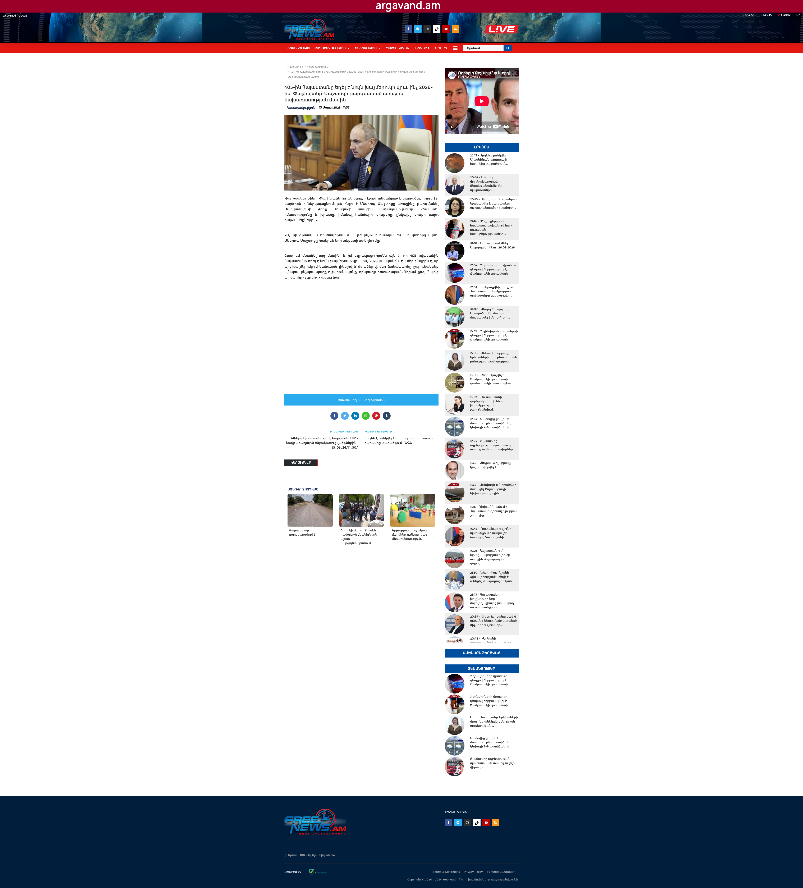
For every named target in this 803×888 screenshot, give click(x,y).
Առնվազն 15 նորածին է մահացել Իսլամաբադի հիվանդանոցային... (493, 489)
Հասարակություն (317, 66)
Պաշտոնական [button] (397, 48)
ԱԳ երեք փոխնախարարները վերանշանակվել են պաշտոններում (486, 183)
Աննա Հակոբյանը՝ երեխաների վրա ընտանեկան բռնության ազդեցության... (493, 357)
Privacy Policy (473, 872)
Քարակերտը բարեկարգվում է (302, 532)
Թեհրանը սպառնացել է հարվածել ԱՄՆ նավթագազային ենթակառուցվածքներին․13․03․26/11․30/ (322, 442)
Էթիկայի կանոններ (501, 872)
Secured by (293, 872)
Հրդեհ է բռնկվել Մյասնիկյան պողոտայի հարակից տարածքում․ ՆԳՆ (398, 440)
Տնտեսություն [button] (367, 48)
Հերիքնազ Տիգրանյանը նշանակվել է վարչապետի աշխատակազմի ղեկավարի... (494, 203)
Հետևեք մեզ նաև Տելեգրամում (361, 400)
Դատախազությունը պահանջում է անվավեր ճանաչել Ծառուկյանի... (490, 533)
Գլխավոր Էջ (295, 66)
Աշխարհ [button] (422, 48)
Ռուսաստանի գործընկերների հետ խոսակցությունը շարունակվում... (486, 403)
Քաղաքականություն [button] (332, 48)
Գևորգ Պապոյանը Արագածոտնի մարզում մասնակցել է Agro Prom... (490, 313)
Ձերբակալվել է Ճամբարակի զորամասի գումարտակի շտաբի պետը (491, 379)
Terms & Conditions (446, 872)
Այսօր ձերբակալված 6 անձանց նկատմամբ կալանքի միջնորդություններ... (493, 621)
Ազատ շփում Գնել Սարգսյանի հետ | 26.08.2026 (492, 245)
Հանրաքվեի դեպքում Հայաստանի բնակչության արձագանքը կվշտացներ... (492, 291)
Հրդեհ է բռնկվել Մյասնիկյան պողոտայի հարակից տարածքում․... (489, 160)
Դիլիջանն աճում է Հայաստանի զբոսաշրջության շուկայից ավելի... (493, 511)
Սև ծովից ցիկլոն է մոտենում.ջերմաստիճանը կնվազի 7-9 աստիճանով (490, 423)
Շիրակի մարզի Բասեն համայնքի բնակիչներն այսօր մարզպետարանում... (359, 536)
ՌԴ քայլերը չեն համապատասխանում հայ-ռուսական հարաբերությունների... (491, 227)
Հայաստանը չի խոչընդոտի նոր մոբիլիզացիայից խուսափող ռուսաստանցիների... (492, 601)
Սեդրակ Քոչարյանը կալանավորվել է (490, 465)
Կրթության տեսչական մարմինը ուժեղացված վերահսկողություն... (409, 534)
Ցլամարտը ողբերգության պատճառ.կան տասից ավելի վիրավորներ (492, 445)
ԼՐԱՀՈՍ (481, 147)
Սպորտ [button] (441, 48)
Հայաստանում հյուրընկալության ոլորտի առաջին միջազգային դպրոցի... (490, 557)
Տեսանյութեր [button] (300, 48)
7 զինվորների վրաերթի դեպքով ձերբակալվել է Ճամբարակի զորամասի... (494, 269)
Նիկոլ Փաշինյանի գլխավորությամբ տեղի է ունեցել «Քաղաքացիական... (492, 577)
